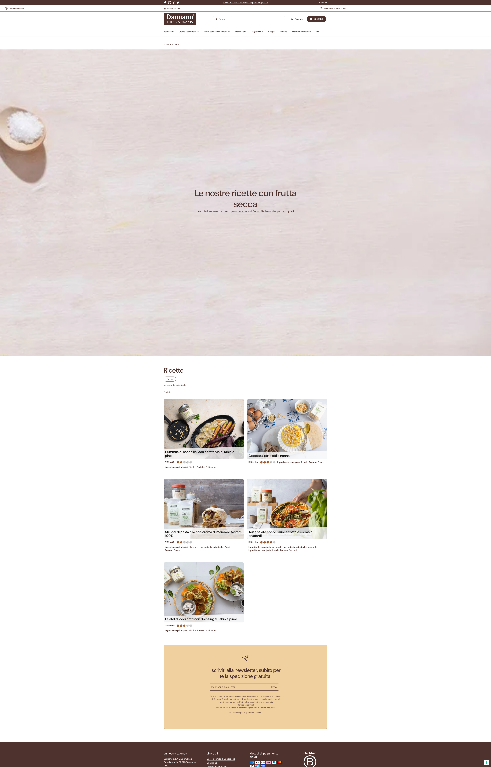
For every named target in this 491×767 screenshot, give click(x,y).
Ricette (175, 44)
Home (166, 44)
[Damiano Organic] (180, 19)
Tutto (170, 379)
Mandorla (193, 547)
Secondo (293, 550)
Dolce (321, 462)
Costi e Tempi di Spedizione (221, 758)
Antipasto (211, 467)
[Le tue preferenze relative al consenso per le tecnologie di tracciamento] (486, 762)
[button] (316, 19)
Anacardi (276, 547)
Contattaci (212, 762)
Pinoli (191, 467)
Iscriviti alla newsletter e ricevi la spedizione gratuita (245, 3)
